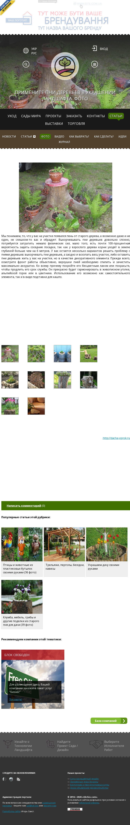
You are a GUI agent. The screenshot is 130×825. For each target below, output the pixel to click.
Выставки (54, 123)
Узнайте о (23, 746)
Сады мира (31, 116)
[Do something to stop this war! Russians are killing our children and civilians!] (7, 7)
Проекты (53, 116)
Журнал (64, 142)
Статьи (116, 116)
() (26, 506)
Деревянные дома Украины (84, 781)
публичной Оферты (89, 802)
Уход (12, 116)
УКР (34, 49)
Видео (59, 136)
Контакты (96, 116)
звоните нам (50, 805)
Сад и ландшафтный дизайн (84, 778)
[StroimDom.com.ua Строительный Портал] (75, 809)
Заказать (74, 116)
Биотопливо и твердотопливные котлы (89, 784)
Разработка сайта (11, 811)
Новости (9, 136)
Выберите (114, 746)
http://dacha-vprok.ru (116, 438)
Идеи (122, 136)
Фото (45, 136)
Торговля (76, 123)
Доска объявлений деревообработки (89, 787)
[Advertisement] (65, 307)
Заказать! (15, 699)
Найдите (67, 746)
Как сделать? (104, 136)
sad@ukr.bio (32, 805)
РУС (34, 53)
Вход (104, 49)
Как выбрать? (79, 136)
